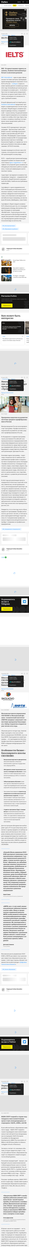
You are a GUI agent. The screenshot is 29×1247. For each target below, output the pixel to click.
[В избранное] (27, 33)
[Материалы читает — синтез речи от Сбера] (22, 33)
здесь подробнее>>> (16, 162)
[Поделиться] (24, 33)
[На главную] (4, 2)
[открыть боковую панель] (23, 2)
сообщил (15, 84)
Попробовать (12, 45)
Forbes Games (10, 5)
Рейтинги (21, 5)
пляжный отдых (6, 631)
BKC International (6, 77)
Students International (8, 104)
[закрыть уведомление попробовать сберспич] (22, 38)
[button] (27, 2)
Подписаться (7, 296)
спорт (4, 327)
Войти (19, 2)
